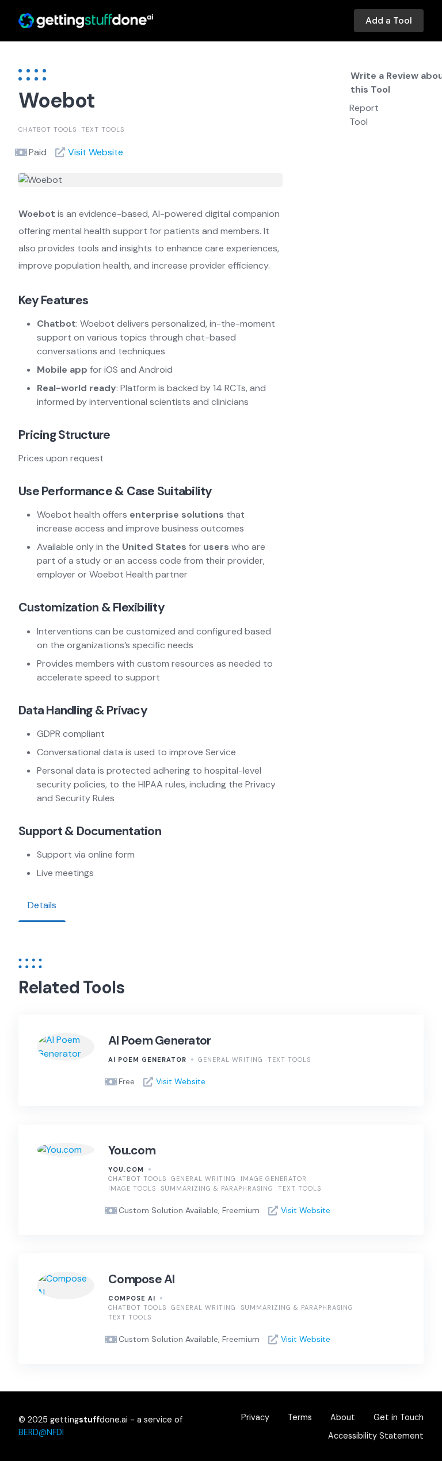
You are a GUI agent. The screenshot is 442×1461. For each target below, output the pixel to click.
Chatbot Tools (47, 129)
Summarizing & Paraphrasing (217, 1188)
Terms (300, 1417)
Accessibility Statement (376, 1436)
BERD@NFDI (41, 1432)
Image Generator (274, 1179)
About (342, 1417)
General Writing (230, 1059)
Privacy (255, 1417)
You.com (131, 1150)
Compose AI (141, 1279)
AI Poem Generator (159, 1040)
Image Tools (132, 1188)
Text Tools (102, 129)
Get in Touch (399, 1417)
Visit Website (95, 152)
